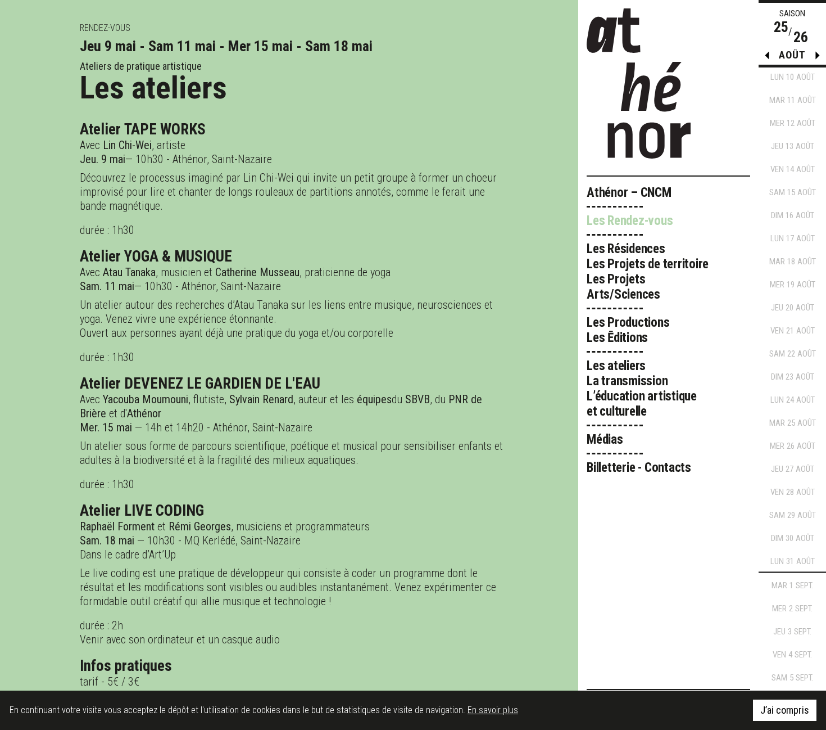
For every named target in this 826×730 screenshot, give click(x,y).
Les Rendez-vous (630, 220)
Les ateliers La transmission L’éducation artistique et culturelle (642, 388)
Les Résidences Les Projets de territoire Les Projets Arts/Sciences (648, 271)
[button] (817, 57)
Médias (605, 439)
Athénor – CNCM (629, 192)
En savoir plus (493, 710)
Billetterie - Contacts (639, 467)
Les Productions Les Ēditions (628, 330)
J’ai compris (784, 710)
